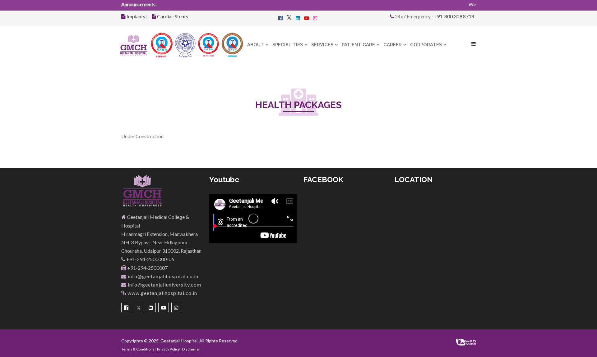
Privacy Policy (168, 349)
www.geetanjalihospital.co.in (161, 293)
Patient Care (358, 44)
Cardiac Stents (172, 16)
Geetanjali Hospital (178, 340)
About (255, 44)
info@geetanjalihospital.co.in (162, 276)
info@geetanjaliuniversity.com (164, 284)
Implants (136, 16)
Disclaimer (191, 349)
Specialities (287, 44)
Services (322, 44)
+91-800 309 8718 (454, 16)
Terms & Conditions (138, 349)
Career (392, 44)
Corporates (426, 44)
